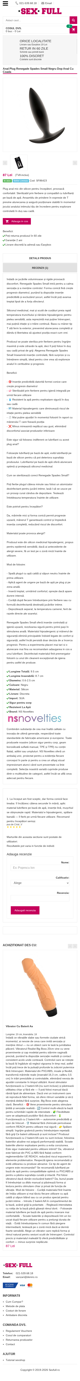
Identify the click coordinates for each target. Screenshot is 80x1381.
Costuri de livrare (16, 1310)
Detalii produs (40, 258)
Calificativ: (62, 877)
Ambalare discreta (16, 1315)
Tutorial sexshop (15, 1360)
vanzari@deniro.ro (27, 1276)
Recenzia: (63, 892)
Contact (10, 1344)
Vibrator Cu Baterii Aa (19, 1026)
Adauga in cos (19, 221)
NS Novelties (26, 711)
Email (48, 3)
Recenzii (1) (40, 267)
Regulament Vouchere (19, 1330)
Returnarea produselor (19, 1339)
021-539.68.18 (28, 3)
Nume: (65, 862)
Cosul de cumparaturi (18, 1335)
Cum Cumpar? (14, 1301)
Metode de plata (15, 1306)
